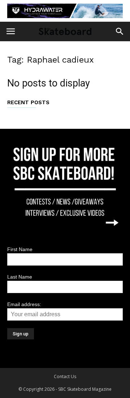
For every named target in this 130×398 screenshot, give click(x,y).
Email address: (24, 304)
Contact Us (65, 376)
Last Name (19, 277)
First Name (19, 249)
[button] (120, 31)
